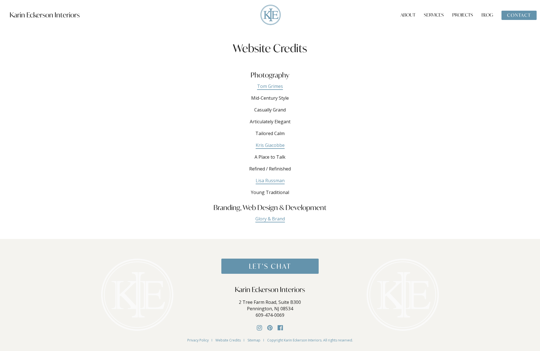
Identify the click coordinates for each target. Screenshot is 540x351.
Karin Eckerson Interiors (45, 14)
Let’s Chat (270, 266)
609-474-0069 (270, 315)
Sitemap (254, 340)
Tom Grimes (270, 86)
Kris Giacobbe (270, 145)
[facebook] (280, 327)
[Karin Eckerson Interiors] (270, 14)
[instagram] (259, 327)
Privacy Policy (198, 340)
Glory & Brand (270, 219)
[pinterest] (270, 327)
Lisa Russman (270, 180)
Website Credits (228, 340)
